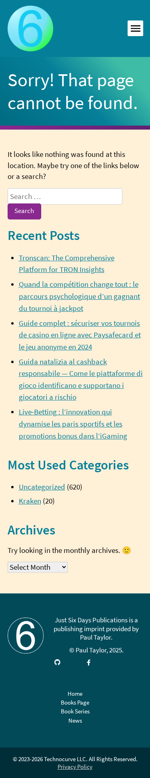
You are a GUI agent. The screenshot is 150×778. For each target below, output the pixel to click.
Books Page (75, 702)
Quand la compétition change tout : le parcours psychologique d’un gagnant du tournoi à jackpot (79, 296)
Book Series (75, 711)
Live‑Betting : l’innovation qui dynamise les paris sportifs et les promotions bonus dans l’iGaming (73, 423)
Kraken (30, 501)
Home (75, 693)
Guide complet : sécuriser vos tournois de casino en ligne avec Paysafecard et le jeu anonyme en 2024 (80, 335)
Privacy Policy (75, 766)
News (75, 720)
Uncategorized (42, 487)
